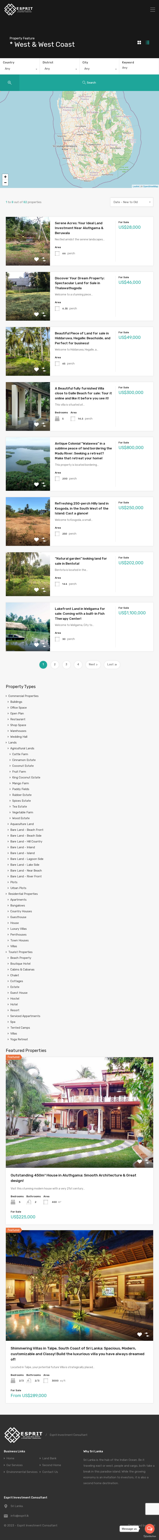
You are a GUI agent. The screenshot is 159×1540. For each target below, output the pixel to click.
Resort (14, 1010)
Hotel (14, 1004)
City (85, 62)
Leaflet (136, 186)
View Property (28, 255)
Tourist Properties (20, 952)
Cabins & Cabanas (22, 969)
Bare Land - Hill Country (26, 841)
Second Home (51, 1465)
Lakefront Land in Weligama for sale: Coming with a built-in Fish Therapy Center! (80, 614)
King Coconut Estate (26, 777)
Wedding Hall (18, 736)
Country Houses (21, 911)
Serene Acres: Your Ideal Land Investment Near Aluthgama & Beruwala (79, 228)
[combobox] (20, 69)
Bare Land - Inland (22, 847)
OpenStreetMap (150, 186)
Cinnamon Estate (24, 760)
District (48, 62)
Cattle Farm (20, 754)
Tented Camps (20, 1027)
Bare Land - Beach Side (25, 835)
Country (8, 62)
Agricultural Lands (22, 748)
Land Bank (49, 1458)
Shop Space (18, 725)
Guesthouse (18, 917)
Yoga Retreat (19, 1039)
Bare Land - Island (22, 853)
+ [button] (5, 176)
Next (92, 664)
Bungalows (17, 905)
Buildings (16, 702)
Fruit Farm (19, 771)
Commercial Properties (23, 696)
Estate (14, 987)
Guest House (19, 993)
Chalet (14, 975)
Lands (12, 742)
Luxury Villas (18, 929)
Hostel (14, 998)
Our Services (14, 1465)
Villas (13, 946)
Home (10, 1458)
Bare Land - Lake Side (24, 865)
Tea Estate (19, 806)
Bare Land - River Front (26, 876)
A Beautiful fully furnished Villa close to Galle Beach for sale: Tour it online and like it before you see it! (83, 393)
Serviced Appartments (25, 1016)
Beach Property (20, 958)
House (14, 923)
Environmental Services (22, 1472)
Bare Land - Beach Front (26, 830)
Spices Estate (21, 800)
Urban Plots (18, 888)
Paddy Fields (20, 789)
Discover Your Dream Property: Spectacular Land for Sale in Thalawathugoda (80, 283)
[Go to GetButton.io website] (149, 1536)
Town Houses (19, 940)
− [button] (5, 182)
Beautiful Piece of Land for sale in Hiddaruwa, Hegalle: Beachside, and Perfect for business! (82, 338)
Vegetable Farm (22, 812)
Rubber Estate (22, 795)
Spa (12, 1022)
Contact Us (50, 1472)
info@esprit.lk (20, 1515)
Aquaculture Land (22, 824)
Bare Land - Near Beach (26, 870)
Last (110, 664)
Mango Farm (20, 783)
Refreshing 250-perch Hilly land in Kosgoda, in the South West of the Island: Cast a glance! (82, 508)
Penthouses (18, 934)
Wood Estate (21, 818)
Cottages (16, 981)
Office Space (18, 707)
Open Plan (17, 713)
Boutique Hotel (20, 963)
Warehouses (18, 731)
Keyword (128, 62)
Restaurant (17, 719)
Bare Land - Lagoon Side (26, 859)
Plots (13, 882)
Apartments (18, 899)
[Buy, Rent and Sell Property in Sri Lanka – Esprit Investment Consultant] (18, 14)
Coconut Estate (23, 766)
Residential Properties (23, 894)
